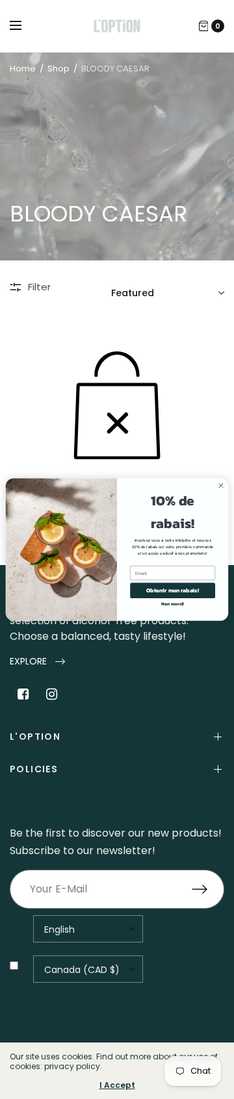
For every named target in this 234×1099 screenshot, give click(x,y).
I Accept (117, 1085)
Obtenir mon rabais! (172, 591)
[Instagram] (51, 694)
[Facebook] (23, 694)
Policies (34, 769)
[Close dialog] (221, 485)
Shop (58, 68)
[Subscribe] (208, 889)
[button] (37, 661)
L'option (35, 736)
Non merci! (172, 603)
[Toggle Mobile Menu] (24, 26)
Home (23, 68)
